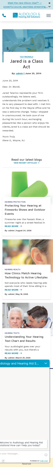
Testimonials (26, 57)
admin (19, 73)
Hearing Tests (12, 333)
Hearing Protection (15, 202)
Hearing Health (12, 269)
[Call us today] (4, 15)
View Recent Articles (25, 163)
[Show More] (49, 6)
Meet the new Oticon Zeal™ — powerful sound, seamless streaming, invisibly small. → (24, 6)
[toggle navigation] (48, 15)
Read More (12, 226)
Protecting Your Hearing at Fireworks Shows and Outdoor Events (25, 209)
